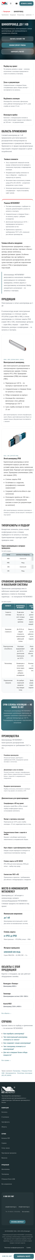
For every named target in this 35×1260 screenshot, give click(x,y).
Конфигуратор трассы (17, 45)
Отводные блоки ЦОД (8, 1179)
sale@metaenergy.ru (11, 1207)
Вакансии (4, 1158)
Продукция (13, 15)
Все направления (7, 1184)
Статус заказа (6, 1148)
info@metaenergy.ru (24, 1207)
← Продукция (6, 11)
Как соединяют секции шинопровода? (17, 1043)
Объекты (4, 1127)
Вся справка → (6, 1060)
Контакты (4, 1112)
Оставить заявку (26, 3)
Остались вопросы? (17, 1222)
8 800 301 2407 (9, 1196)
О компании (5, 1117)
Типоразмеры (20, 15)
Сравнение (29, 15)
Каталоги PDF (6, 1138)
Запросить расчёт (17, 51)
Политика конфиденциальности (14, 1247)
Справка (4, 1143)
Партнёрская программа (9, 1153)
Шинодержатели (11, 1073)
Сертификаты (6, 1122)
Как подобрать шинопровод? (13, 1034)
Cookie (29, 1247)
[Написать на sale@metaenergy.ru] (16, 3)
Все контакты (25, 1211)
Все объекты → (6, 1013)
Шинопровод (6, 1169)
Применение (5, 15)
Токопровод (16, 1071)
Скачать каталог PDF (17, 39)
